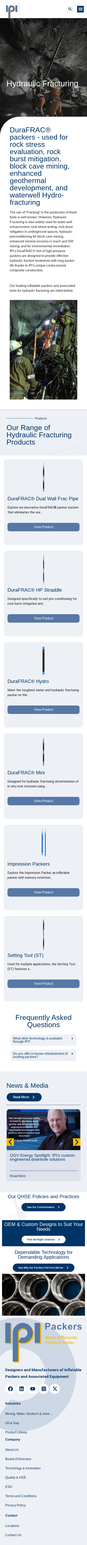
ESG (8, 1486)
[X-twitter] (55, 1389)
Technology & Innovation (23, 1468)
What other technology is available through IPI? (37, 1040)
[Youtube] (33, 1389)
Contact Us (13, 1535)
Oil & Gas (12, 1423)
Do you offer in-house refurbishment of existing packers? (40, 1055)
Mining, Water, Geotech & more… (29, 1413)
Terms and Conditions (21, 1496)
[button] (70, 9)
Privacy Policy (15, 1505)
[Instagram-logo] (44, 1389)
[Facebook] (10, 1389)
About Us (12, 1449)
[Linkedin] (21, 1389)
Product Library (16, 1432)
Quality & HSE (15, 1477)
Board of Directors (18, 1459)
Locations (12, 1525)
